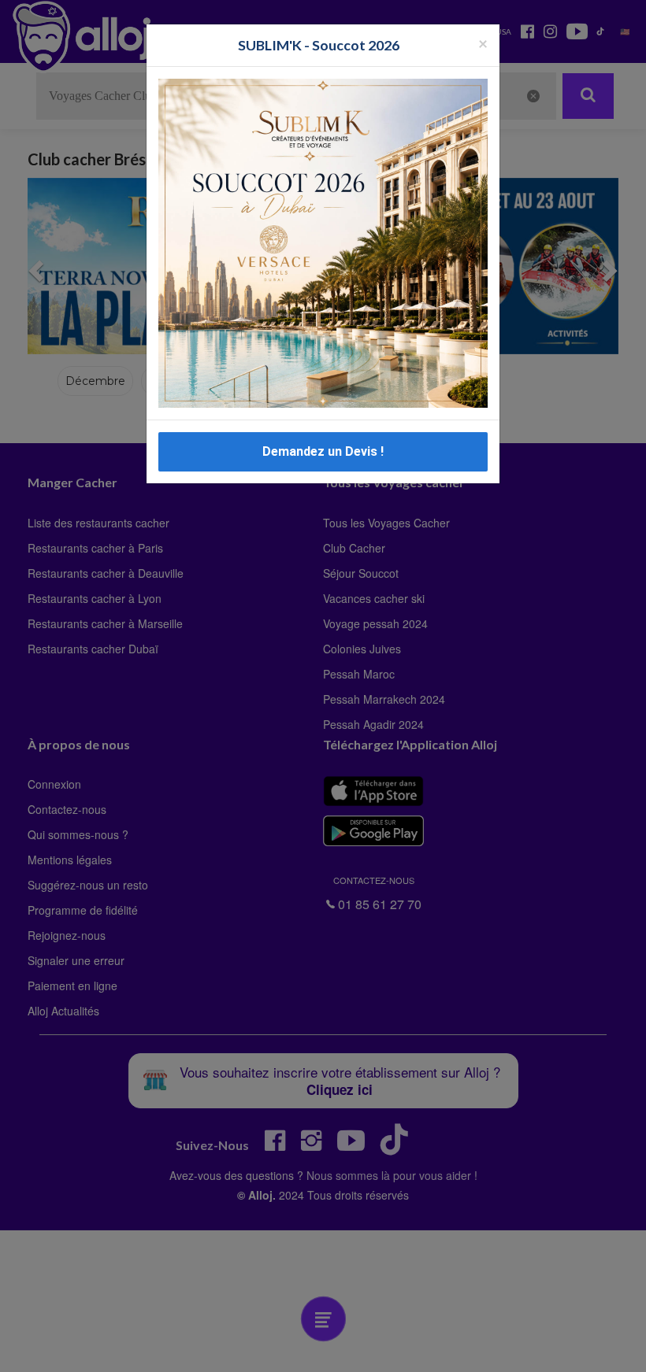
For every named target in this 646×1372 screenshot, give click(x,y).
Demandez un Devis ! (323, 451)
